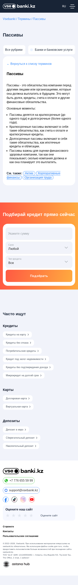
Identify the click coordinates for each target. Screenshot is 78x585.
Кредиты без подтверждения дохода (27, 367)
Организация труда (38, 177)
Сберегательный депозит (20, 437)
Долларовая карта (16, 398)
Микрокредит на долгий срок (22, 375)
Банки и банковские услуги (54, 49)
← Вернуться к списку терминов (29, 63)
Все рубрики (14, 49)
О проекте (8, 526)
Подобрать (39, 276)
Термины (24, 19)
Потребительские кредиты (21, 350)
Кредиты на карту (16, 334)
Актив (29, 173)
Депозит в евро (14, 429)
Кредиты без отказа (17, 342)
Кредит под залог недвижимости (24, 359)
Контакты (8, 531)
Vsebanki (9, 19)
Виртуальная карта (17, 406)
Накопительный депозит (20, 446)
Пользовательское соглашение (20, 536)
